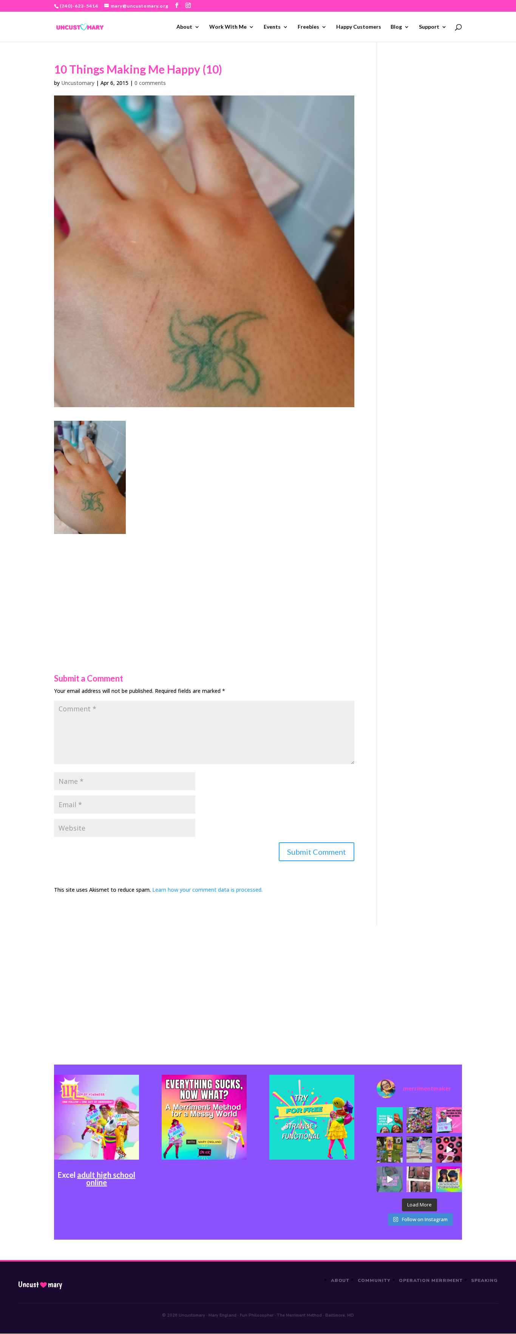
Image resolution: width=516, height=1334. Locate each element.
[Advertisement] (204, 587)
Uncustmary (40, 1284)
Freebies (308, 27)
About (184, 27)
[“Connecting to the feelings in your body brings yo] (419, 1179)
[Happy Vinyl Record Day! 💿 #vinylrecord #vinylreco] (449, 1149)
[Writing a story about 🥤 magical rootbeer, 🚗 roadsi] (389, 1179)
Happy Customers (358, 27)
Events (272, 27)
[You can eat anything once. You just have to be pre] (449, 1120)
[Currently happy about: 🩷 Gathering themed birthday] (389, 1149)
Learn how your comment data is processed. (207, 889)
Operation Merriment (431, 1280)
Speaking (484, 1280)
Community (374, 1280)
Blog (396, 27)
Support (429, 27)
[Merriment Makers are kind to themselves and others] (419, 1149)
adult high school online (106, 1178)
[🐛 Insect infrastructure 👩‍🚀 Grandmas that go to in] (449, 1179)
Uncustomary (77, 82)
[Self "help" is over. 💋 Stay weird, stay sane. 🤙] (389, 1120)
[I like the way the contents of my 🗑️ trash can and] (419, 1120)
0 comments (150, 82)
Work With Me (228, 27)
